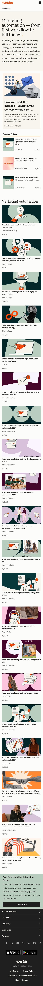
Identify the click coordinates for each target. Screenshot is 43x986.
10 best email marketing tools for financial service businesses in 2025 (20, 393)
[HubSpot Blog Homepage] (7, 2)
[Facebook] (6, 943)
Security (12, 976)
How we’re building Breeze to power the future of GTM (25, 159)
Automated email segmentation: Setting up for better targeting (19, 293)
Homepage (6, 8)
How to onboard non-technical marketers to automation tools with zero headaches (18, 826)
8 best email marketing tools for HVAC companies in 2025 (21, 661)
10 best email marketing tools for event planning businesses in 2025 (20, 427)
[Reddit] (34, 943)
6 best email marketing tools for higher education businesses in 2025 (20, 759)
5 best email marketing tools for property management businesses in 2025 (17, 527)
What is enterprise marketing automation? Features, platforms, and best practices (21, 259)
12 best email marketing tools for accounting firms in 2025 (21, 594)
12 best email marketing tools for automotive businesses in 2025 (19, 725)
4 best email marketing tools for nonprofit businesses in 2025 (18, 494)
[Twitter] (23, 943)
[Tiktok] (40, 943)
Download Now (25, 904)
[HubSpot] (21, 961)
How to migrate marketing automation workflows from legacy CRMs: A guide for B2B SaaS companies (21, 792)
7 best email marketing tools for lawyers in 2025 (20, 693)
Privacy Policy (28, 971)
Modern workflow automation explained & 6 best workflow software (20, 360)
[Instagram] (12, 943)
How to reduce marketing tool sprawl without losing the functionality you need (21, 859)
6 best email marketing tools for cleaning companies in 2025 (21, 460)
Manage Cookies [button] (21, 980)
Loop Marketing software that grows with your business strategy (19, 326)
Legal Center (14, 971)
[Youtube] (17, 943)
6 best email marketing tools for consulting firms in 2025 (21, 560)
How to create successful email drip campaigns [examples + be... (27, 179)
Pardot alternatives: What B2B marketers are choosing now (18, 226)
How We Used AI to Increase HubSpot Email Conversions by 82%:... (19, 105)
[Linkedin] (29, 943)
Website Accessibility (27, 976)
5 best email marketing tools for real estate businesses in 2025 (18, 627)
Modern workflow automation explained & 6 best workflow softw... (26, 141)
